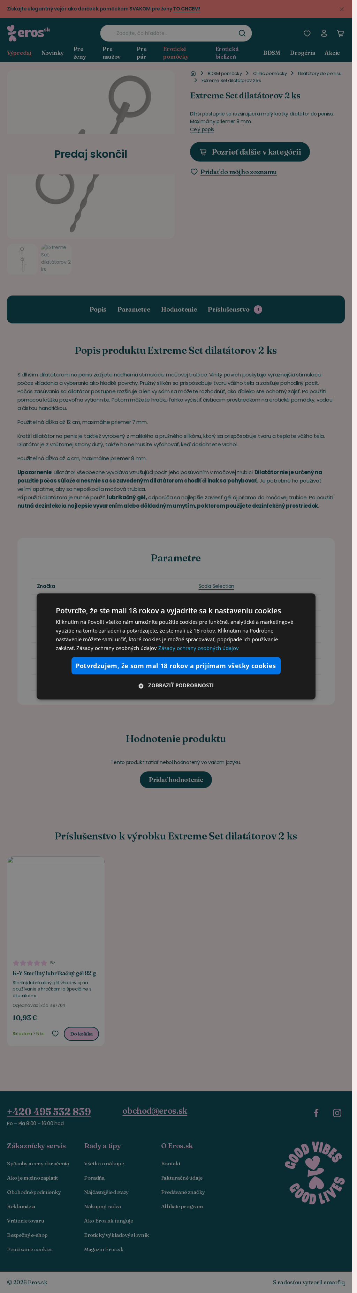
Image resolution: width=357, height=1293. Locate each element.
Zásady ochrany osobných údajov (198, 647)
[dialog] (176, 646)
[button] (176, 685)
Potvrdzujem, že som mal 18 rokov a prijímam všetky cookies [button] (176, 666)
